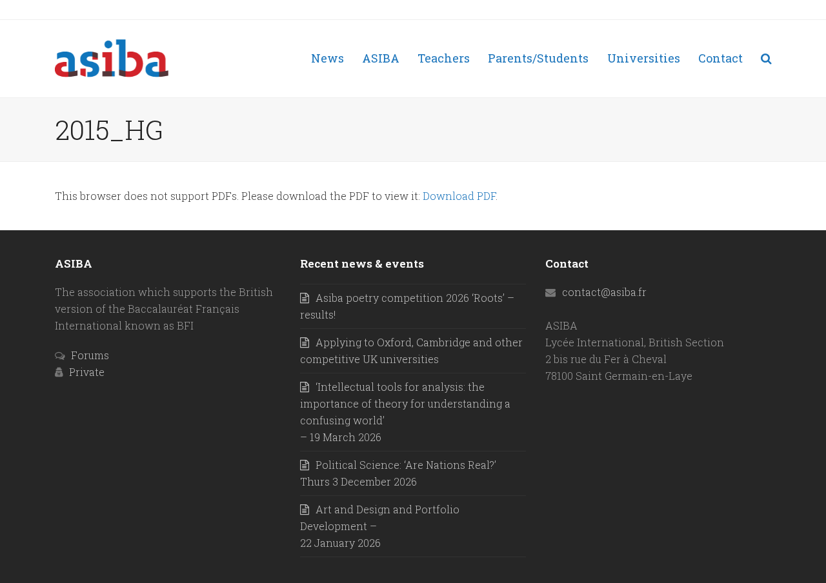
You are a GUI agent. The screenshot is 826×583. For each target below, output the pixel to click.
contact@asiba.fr (604, 292)
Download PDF (459, 196)
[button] (766, 59)
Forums (90, 355)
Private (87, 372)
